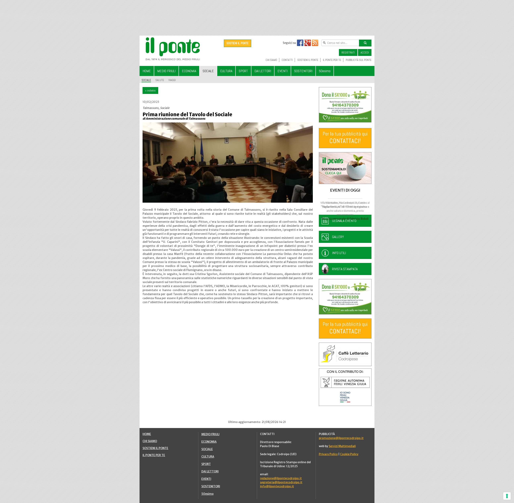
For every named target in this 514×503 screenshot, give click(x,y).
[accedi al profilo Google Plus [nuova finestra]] (307, 43)
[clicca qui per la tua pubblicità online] (345, 138)
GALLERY (338, 236)
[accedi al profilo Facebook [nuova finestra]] (300, 43)
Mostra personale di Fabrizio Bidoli (345, 219)
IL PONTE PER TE (154, 455)
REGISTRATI (348, 52)
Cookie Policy (349, 454)
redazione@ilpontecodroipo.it (281, 478)
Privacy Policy (328, 454)
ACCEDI (365, 52)
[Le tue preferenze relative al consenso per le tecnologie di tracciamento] (507, 496)
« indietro (150, 90)
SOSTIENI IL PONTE (237, 43)
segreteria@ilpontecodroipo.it (281, 482)
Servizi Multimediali (342, 446)
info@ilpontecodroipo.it (277, 486)
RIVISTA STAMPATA (345, 269)
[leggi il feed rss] (315, 43)
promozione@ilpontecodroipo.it (341, 438)
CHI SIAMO (150, 441)
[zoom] (228, 162)
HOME (147, 434)
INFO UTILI (339, 252)
